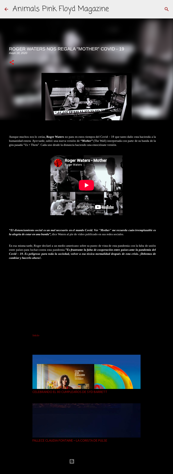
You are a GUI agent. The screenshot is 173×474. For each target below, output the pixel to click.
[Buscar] (166, 9)
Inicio (35, 335)
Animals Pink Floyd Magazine (61, 9)
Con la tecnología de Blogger (89, 461)
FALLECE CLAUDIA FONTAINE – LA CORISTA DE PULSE (69, 440)
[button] (11, 63)
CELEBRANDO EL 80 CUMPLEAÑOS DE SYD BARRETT (69, 392)
